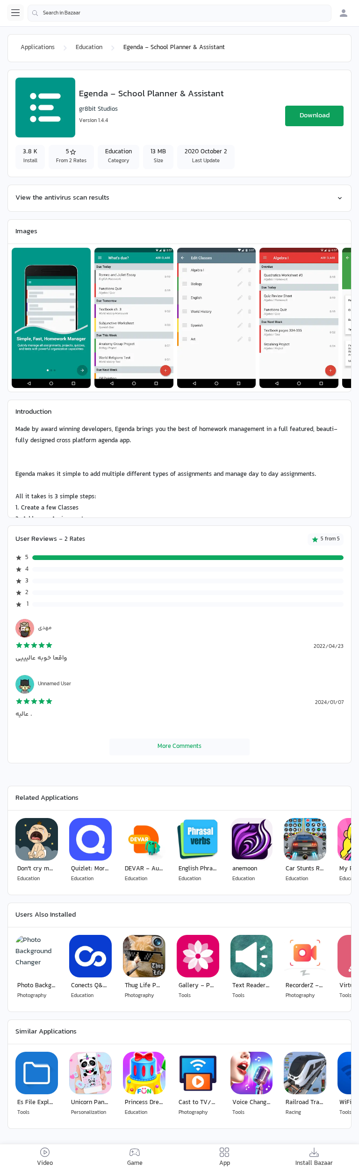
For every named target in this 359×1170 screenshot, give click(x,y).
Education (89, 48)
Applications (38, 48)
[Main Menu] (15, 12)
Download (315, 116)
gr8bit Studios (98, 109)
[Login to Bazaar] (343, 13)
